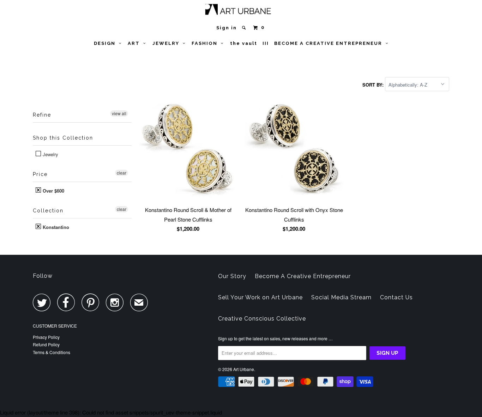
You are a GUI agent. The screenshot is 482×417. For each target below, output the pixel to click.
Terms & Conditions (51, 352)
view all (119, 113)
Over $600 (52, 190)
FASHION (206, 43)
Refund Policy (46, 344)
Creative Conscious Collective (262, 318)
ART (135, 43)
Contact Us (396, 297)
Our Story (232, 276)
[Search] (245, 28)
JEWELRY (167, 43)
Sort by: (373, 84)
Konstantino (55, 227)
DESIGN (106, 43)
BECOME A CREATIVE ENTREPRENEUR (330, 43)
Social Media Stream (341, 297)
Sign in (226, 27)
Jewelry (49, 154)
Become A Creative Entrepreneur (303, 276)
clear (121, 173)
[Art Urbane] (241, 11)
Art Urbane (243, 369)
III (266, 43)
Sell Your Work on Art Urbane (260, 297)
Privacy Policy (46, 337)
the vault (243, 43)
